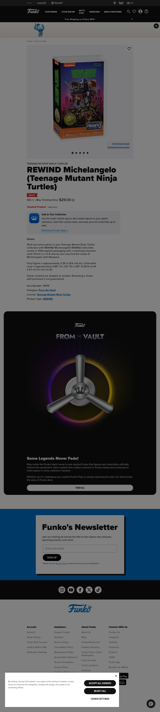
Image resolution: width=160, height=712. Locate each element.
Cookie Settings (100, 698)
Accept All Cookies (100, 683)
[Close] (116, 676)
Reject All (100, 691)
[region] (62, 689)
